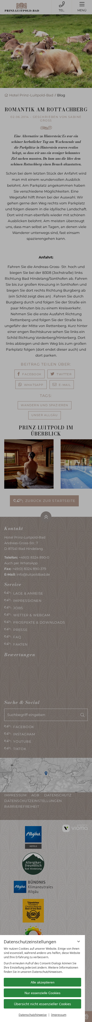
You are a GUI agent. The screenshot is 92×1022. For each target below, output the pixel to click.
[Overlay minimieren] (78, 941)
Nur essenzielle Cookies (42, 993)
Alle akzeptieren (42, 982)
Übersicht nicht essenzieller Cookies (42, 1004)
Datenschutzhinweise (33, 1015)
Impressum (58, 1015)
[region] (42, 960)
